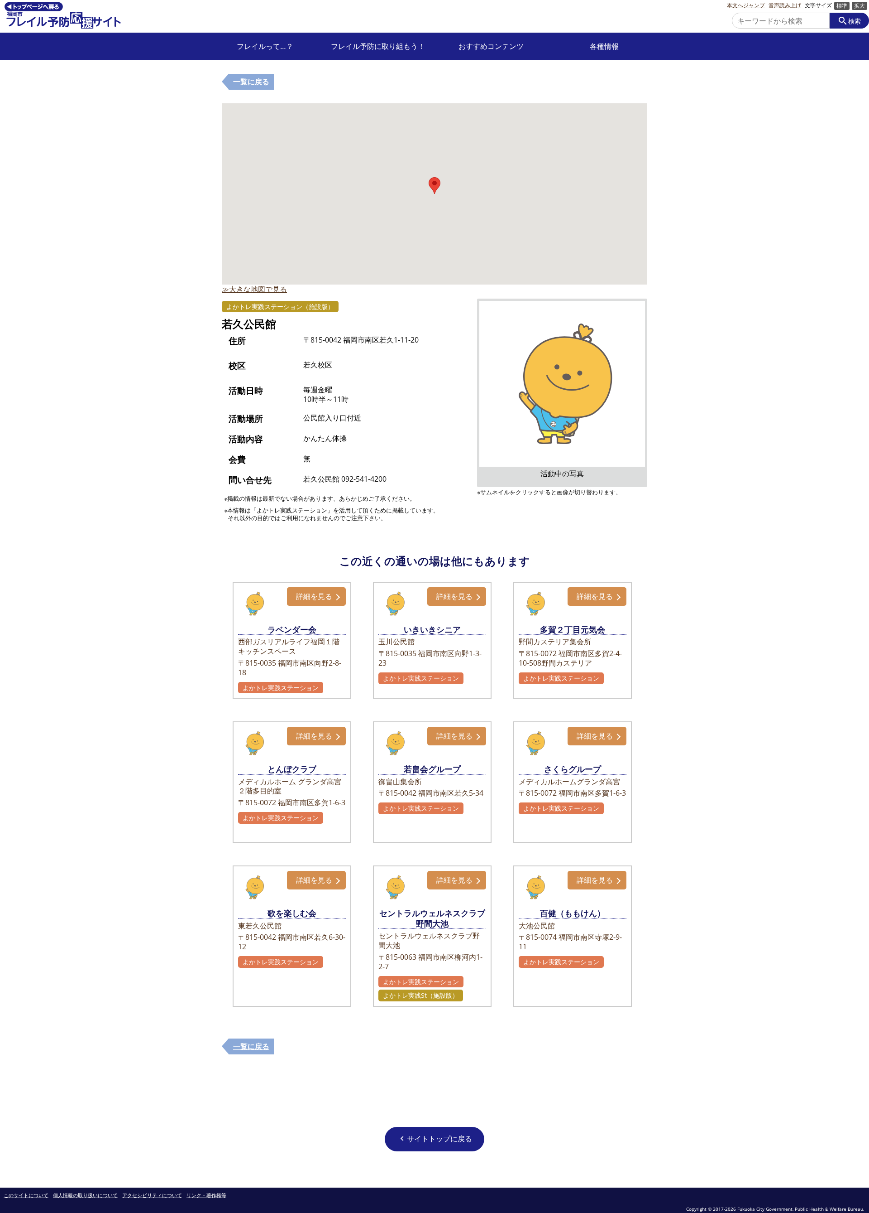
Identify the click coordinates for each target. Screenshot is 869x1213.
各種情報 (604, 46)
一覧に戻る (251, 82)
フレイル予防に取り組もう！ (378, 46)
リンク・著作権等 (206, 1196)
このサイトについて (26, 1196)
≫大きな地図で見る (254, 289)
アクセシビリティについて (152, 1196)
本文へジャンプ (746, 5)
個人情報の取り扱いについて (85, 1196)
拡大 (859, 6)
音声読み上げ (785, 5)
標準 (841, 6)
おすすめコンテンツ (491, 46)
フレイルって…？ (265, 46)
